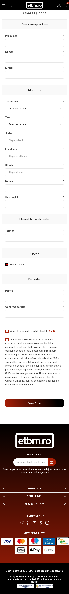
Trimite (52, 462)
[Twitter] (21, 522)
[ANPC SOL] (25, 587)
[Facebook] (28, 522)
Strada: (9, 165)
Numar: (9, 181)
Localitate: (11, 149)
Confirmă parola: (15, 306)
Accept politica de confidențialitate (29, 331)
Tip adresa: (11, 101)
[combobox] (34, 140)
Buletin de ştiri (17, 264)
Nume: (9, 51)
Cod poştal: (12, 197)
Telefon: (10, 230)
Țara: (8, 117)
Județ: (9, 133)
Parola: (9, 290)
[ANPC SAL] (44, 587)
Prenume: (11, 35)
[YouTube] (34, 522)
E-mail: (9, 67)
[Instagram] (47, 522)
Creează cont (34, 403)
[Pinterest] (41, 522)
